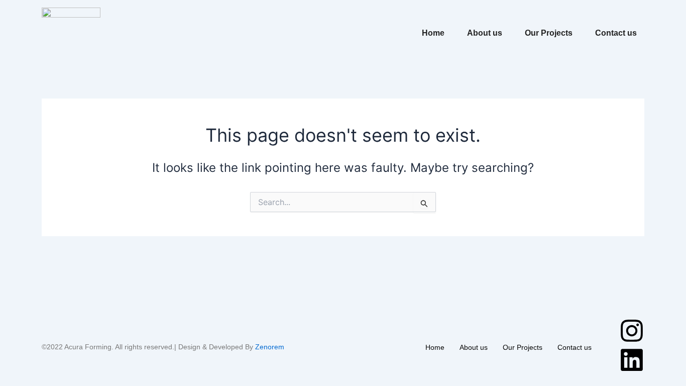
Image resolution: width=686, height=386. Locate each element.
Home (433, 33)
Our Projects (549, 33)
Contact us (616, 33)
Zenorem (269, 347)
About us (484, 33)
